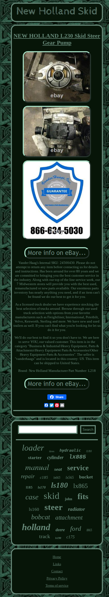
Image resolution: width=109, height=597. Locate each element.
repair (28, 476)
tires (51, 451)
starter (35, 457)
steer (53, 507)
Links (57, 564)
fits (83, 496)
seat (58, 469)
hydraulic (70, 450)
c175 (70, 537)
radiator (76, 509)
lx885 (77, 457)
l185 (29, 487)
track (44, 536)
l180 (89, 451)
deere (60, 530)
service (78, 468)
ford (75, 528)
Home (57, 557)
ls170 (42, 487)
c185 (44, 477)
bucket (86, 477)
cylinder (55, 457)
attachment (69, 517)
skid (52, 496)
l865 (89, 530)
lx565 (70, 478)
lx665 (56, 478)
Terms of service (57, 585)
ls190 (58, 538)
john (68, 499)
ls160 (34, 509)
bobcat (40, 517)
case (31, 497)
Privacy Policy (57, 578)
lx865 (80, 485)
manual (37, 466)
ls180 (59, 485)
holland (36, 527)
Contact (57, 571)
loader (33, 447)
